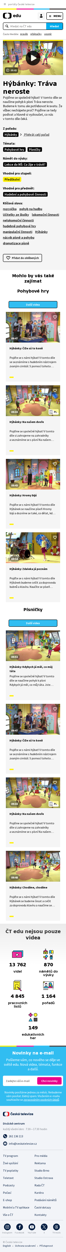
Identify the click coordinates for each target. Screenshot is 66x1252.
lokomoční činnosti (45, 214)
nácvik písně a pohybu (18, 237)
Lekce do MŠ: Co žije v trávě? (25, 164)
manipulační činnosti (17, 232)
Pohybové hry (14, 149)
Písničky (35, 149)
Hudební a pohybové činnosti (25, 194)
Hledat (54, 26)
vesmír (48, 34)
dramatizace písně (16, 243)
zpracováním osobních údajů (41, 1099)
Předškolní (12, 179)
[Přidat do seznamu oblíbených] (55, 317)
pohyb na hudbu (30, 209)
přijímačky (36, 34)
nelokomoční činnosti (18, 220)
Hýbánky (11, 134)
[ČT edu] (12, 17)
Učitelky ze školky (16, 214)
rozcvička (9, 209)
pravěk (24, 34)
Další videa (33, 304)
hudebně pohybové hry (19, 226)
